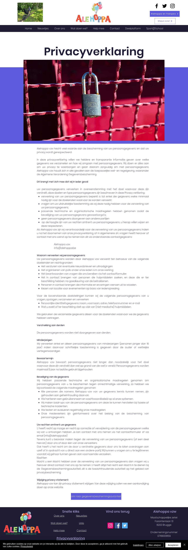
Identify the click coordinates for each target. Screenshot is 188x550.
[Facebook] (157, 6)
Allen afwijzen (154, 545)
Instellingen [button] (138, 545)
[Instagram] (172, 6)
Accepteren (173, 545)
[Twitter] (165, 6)
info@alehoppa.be (65, 248)
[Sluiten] (184, 545)
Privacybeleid (27, 546)
